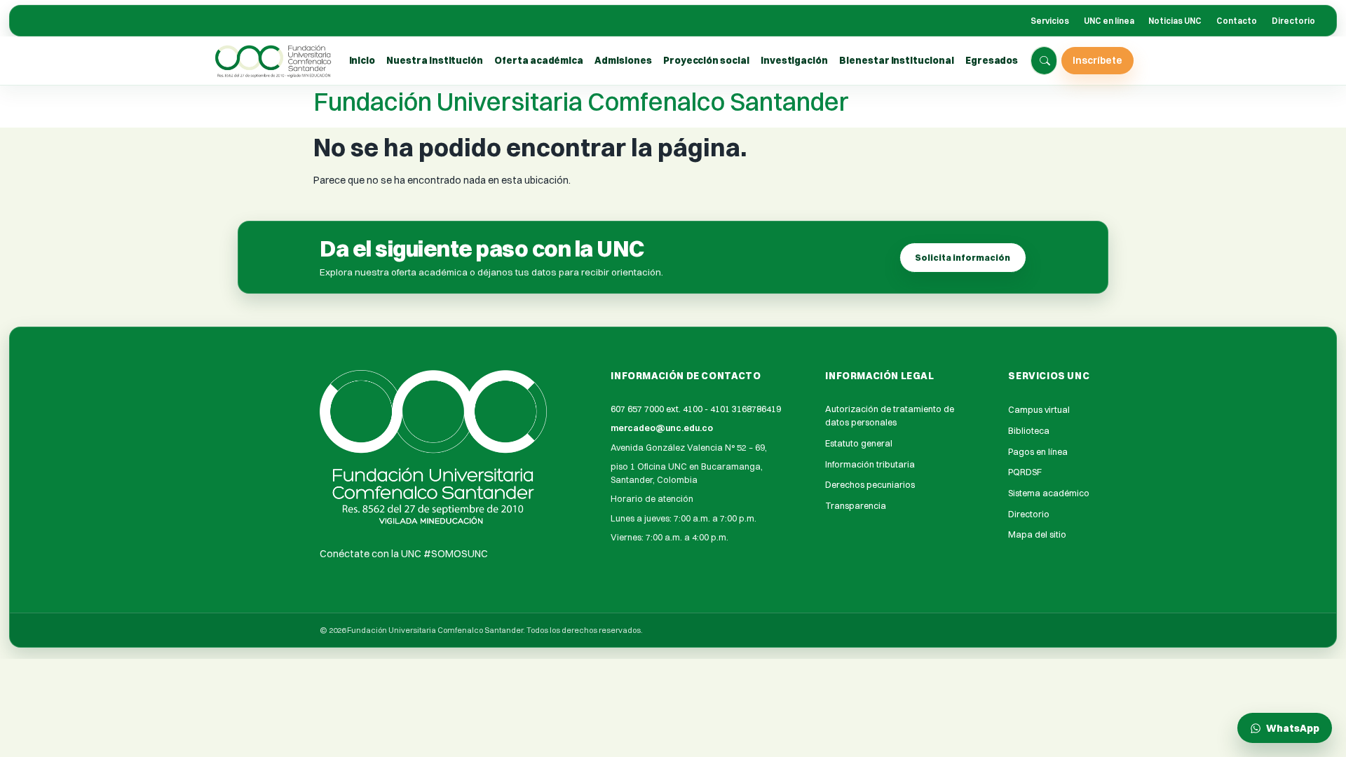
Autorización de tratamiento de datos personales (889, 416)
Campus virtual (1039, 409)
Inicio (362, 60)
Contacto (1236, 21)
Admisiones (622, 60)
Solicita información (962, 257)
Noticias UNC (1175, 21)
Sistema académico (1048, 493)
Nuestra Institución (434, 60)
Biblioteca (1028, 430)
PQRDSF (1025, 472)
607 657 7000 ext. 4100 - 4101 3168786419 (696, 409)
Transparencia (855, 505)
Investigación (794, 60)
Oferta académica (538, 60)
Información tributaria (870, 464)
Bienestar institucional (896, 60)
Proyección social (706, 60)
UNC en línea (1109, 21)
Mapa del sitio (1037, 534)
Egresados (991, 60)
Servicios (1050, 21)
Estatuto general (858, 443)
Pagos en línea (1038, 451)
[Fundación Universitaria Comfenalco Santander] (274, 61)
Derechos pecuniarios (870, 484)
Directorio (1293, 21)
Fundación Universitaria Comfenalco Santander (581, 101)
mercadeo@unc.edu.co (662, 428)
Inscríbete (1097, 60)
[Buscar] (1044, 61)
